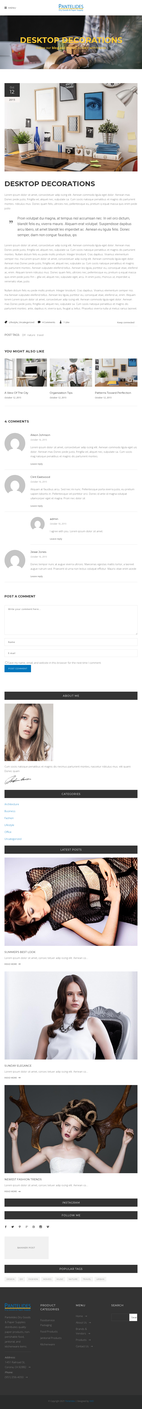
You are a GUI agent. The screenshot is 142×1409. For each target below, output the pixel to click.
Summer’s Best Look (20, 952)
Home (79, 1316)
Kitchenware (47, 1344)
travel (40, 335)
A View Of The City (16, 392)
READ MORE (11, 964)
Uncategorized (26, 322)
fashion (33, 1279)
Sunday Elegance (18, 1065)
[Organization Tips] (71, 372)
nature (31, 335)
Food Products (49, 1331)
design (10, 1279)
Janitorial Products (51, 1338)
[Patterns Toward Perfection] (116, 372)
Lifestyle (13, 322)
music (60, 1279)
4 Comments (48, 322)
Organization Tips (61, 392)
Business (10, 811)
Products (81, 1339)
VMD (91, 1401)
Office (8, 832)
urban (100, 1279)
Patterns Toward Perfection (113, 392)
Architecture (12, 804)
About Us (81, 1322)
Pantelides (70, 1401)
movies (47, 1279)
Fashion (9, 818)
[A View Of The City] (26, 372)
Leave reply (36, 463)
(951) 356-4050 (14, 1377)
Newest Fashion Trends (23, 1179)
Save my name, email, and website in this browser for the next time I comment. (54, 662)
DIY (24, 335)
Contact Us (82, 1346)
